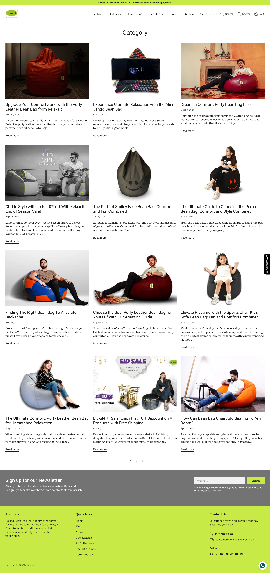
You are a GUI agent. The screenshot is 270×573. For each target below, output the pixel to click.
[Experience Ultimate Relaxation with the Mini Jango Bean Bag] (135, 71)
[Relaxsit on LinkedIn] (241, 554)
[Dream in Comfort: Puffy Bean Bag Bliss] (223, 71)
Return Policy (84, 554)
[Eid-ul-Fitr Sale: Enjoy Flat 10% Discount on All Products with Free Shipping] (135, 384)
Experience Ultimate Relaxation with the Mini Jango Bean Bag (133, 107)
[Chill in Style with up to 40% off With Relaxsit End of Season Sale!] (47, 173)
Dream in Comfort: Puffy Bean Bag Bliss (216, 104)
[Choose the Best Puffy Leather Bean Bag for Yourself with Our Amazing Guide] (135, 278)
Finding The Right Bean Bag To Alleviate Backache (40, 314)
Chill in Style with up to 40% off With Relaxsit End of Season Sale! (45, 209)
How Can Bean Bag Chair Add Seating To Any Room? (221, 420)
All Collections (85, 543)
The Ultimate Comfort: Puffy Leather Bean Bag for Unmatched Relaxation (47, 420)
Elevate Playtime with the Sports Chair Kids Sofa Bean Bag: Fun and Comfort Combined (220, 314)
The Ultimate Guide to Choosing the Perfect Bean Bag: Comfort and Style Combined (220, 209)
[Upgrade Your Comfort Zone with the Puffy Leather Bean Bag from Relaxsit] (47, 71)
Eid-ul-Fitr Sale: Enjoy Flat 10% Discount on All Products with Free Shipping (133, 420)
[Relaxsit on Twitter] (216, 554)
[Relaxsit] (11, 14)
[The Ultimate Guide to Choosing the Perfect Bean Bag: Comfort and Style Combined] (223, 173)
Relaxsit (31, 565)
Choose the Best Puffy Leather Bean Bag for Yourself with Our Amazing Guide (132, 314)
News (79, 532)
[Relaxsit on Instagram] (226, 554)
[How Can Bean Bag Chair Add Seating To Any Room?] (223, 384)
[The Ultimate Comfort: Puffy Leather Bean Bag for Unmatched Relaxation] (47, 384)
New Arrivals (84, 537)
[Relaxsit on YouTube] (236, 554)
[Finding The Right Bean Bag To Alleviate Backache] (47, 278)
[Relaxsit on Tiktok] (231, 554)
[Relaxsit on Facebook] (211, 554)
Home (79, 520)
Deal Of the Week (87, 549)
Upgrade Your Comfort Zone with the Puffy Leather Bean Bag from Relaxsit (43, 107)
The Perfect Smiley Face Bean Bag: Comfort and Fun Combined (132, 209)
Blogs (79, 526)
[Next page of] (142, 461)
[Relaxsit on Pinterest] (221, 554)
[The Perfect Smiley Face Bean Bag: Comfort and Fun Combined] (135, 173)
